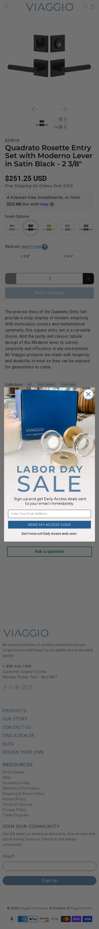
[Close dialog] (88, 394)
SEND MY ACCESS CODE (49, 525)
